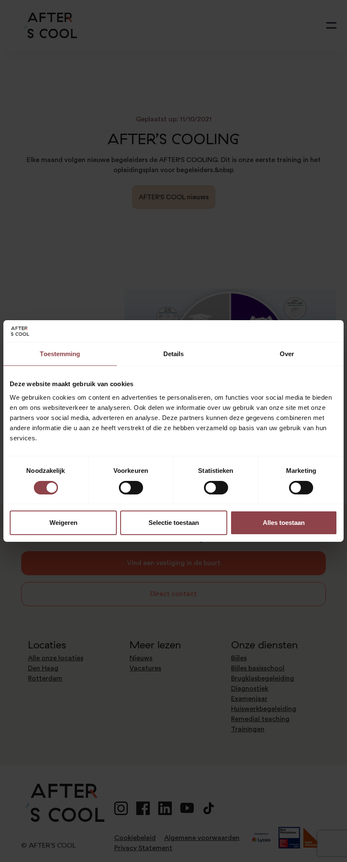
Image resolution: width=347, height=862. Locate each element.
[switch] (131, 487)
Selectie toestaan (174, 522)
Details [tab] (173, 353)
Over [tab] (287, 353)
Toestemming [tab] (60, 353)
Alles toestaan (284, 522)
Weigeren (63, 522)
